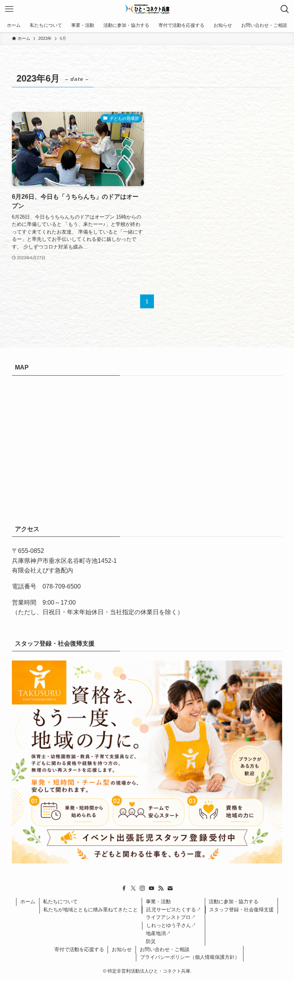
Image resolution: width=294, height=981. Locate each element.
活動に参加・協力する (233, 901)
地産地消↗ (158, 933)
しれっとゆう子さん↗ (171, 925)
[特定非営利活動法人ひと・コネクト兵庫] (147, 9)
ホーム (27, 901)
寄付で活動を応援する (79, 949)
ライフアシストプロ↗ (171, 917)
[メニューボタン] (9, 9)
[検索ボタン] (285, 9)
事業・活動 (158, 901)
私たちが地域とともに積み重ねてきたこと (90, 909)
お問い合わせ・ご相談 (164, 949)
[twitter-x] (133, 888)
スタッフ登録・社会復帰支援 (241, 909)
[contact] (170, 888)
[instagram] (142, 888)
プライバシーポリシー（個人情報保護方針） (190, 957)
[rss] (160, 888)
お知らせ (122, 949)
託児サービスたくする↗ (173, 909)
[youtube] (151, 888)
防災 (151, 941)
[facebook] (124, 888)
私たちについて (60, 901)
